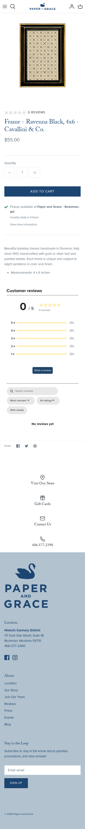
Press (8, 711)
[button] (42, 322)
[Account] (70, 6)
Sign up (16, 783)
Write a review (42, 370)
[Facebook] (6, 657)
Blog (7, 724)
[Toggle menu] (5, 6)
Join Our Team (14, 697)
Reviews (10, 704)
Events (9, 718)
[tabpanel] (42, 407)
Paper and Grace (23, 814)
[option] (42, 55)
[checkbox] (17, 410)
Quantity (10, 163)
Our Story (11, 690)
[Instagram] (14, 657)
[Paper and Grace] (42, 6)
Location (10, 683)
